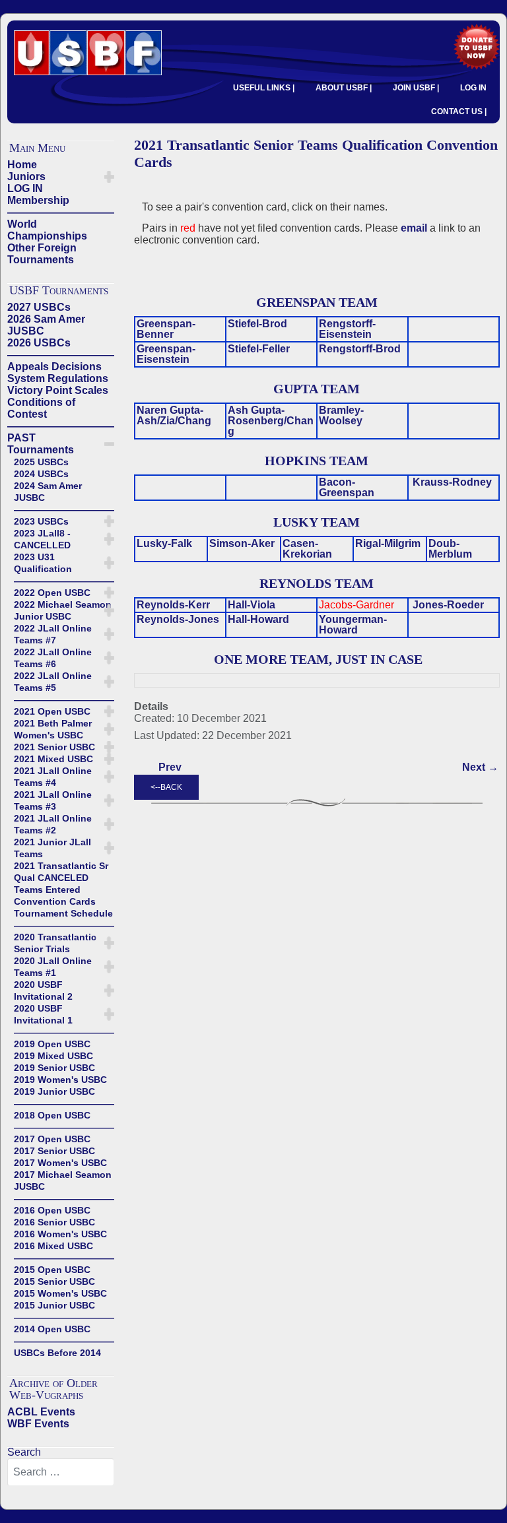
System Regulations (57, 378)
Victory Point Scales (57, 390)
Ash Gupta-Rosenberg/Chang (271, 421)
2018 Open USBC (52, 1115)
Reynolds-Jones (178, 619)
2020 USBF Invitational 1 (43, 1014)
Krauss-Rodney (452, 482)
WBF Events (38, 1423)
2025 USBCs (41, 462)
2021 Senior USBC (54, 747)
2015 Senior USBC (54, 1281)
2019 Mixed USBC (53, 1056)
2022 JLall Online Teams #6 (53, 658)
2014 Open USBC (52, 1329)
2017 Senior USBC (54, 1151)
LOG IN (473, 87)
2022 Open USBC (52, 592)
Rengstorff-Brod (360, 348)
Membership (38, 200)
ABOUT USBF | (344, 87)
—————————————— (60, 212)
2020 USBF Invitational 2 (43, 990)
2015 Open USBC (52, 1269)
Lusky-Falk (164, 543)
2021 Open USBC (52, 711)
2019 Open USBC (52, 1044)
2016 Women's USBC (60, 1234)
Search (24, 1452)
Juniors (26, 176)
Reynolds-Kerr (173, 604)
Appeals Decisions (54, 366)
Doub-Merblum (450, 549)
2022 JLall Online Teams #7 (53, 634)
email (414, 228)
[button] (109, 177)
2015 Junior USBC (54, 1305)
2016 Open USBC (52, 1210)
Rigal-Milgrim (388, 543)
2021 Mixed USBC (53, 759)
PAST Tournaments (40, 443)
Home (22, 164)
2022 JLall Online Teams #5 (53, 681)
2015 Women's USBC (60, 1293)
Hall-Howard (258, 619)
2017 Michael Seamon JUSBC (63, 1180)
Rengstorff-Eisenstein (347, 329)
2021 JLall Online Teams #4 (53, 776)
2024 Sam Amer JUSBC (48, 491)
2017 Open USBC (52, 1139)
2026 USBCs (39, 342)
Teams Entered (47, 889)
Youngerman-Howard (353, 624)
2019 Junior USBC (54, 1091)
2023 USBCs (41, 521)
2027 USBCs (39, 307)
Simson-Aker (242, 543)
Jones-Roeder (448, 604)
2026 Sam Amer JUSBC (46, 325)
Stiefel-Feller (259, 348)
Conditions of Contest (41, 408)
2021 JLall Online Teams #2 (53, 824)
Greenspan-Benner (166, 329)
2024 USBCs (41, 474)
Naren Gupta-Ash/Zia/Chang (174, 415)
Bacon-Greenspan (346, 487)
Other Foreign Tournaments (42, 253)
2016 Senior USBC (54, 1222)
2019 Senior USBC (54, 1067)
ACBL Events (41, 1411)
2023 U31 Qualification (43, 563)
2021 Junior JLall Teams (52, 848)
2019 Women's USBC (60, 1079)
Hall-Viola (251, 604)
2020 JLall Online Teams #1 (53, 967)
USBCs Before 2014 (57, 1352)
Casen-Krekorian (307, 549)
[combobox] (60, 1472)
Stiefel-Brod (257, 323)
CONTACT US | (459, 111)
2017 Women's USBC (60, 1162)
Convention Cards (55, 901)
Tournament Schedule (63, 913)
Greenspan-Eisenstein (166, 354)
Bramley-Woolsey (341, 415)
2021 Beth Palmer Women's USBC (53, 729)
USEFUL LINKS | (263, 87)
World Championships (47, 230)
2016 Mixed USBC (53, 1246)
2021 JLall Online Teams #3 (53, 800)
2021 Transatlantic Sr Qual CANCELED (61, 871)
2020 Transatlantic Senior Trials (55, 943)
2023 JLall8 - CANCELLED (42, 539)
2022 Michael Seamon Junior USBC (63, 610)
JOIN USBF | (416, 87)
